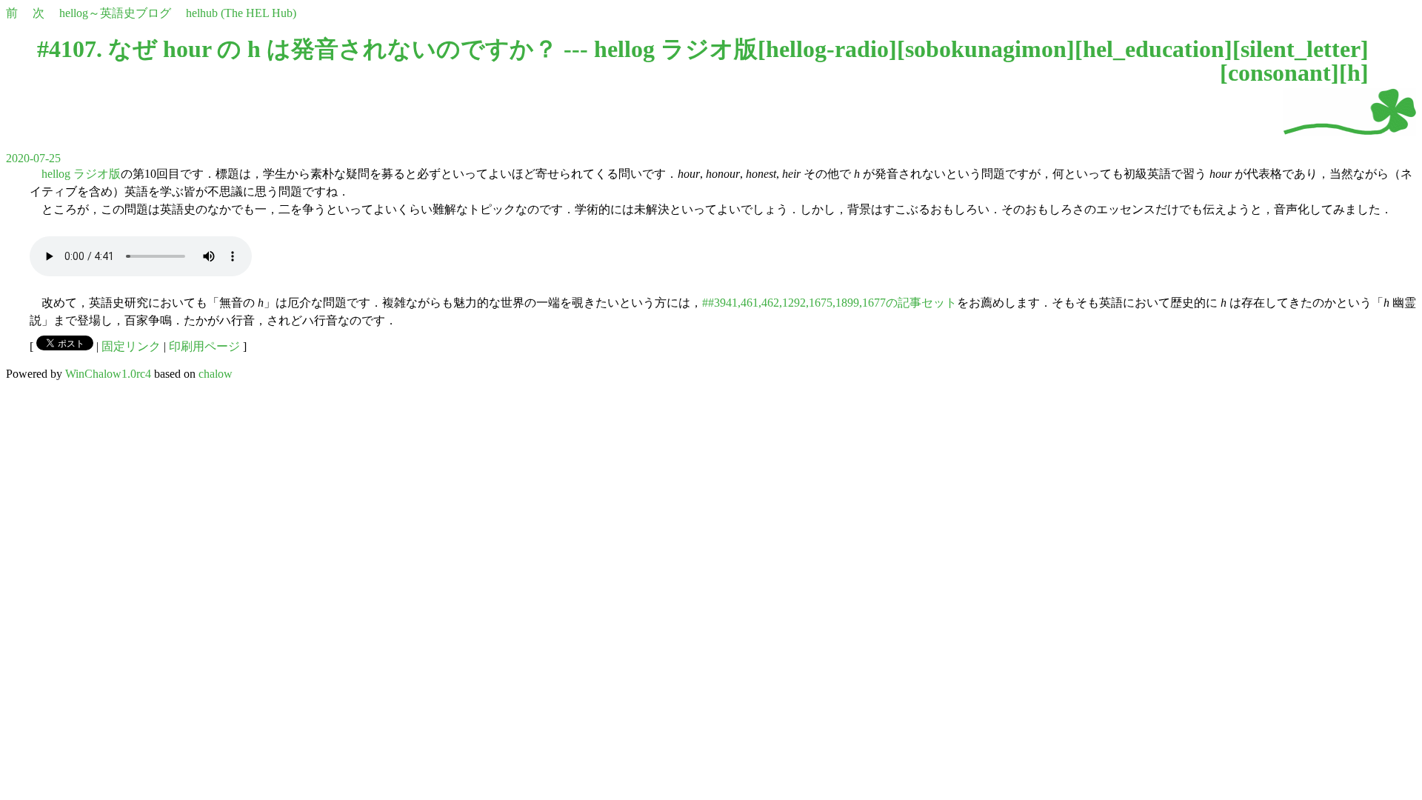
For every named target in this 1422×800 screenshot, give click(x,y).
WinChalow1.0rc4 (108, 373)
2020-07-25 (33, 158)
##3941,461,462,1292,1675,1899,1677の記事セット (829, 302)
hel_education (1153, 49)
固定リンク (131, 346)
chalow (215, 373)
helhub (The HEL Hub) (241, 13)
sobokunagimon (985, 49)
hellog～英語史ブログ (115, 13)
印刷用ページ (204, 346)
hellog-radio (827, 49)
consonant (1279, 72)
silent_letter (1301, 49)
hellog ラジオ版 (81, 173)
